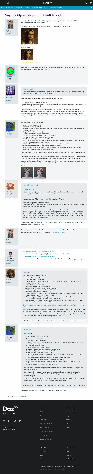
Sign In (7, 396)
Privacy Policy (67, 466)
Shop (67, 451)
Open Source (44, 435)
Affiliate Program (44, 427)
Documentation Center (46, 431)
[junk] (11, 24)
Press (67, 423)
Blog (67, 416)
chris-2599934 (10, 260)
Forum (42, 459)
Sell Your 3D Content (46, 423)
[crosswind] (11, 186)
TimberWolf (9, 77)
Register (14, 396)
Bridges (68, 431)
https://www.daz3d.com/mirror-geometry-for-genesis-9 (38, 251)
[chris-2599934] (11, 255)
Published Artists (71, 459)
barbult (8, 132)
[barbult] (11, 126)
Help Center (43, 420)
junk (7, 30)
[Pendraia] (11, 274)
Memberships (70, 412)
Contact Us (43, 412)
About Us (68, 420)
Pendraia (8, 279)
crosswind (9, 192)
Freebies (68, 455)
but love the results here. (57, 232)
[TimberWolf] (11, 71)
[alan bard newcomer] (11, 90)
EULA (73, 466)
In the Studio (43, 451)
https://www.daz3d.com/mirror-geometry (34, 254)
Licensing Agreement (46, 466)
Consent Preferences (46, 439)
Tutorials (42, 416)
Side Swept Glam (47, 21)
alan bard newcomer (9, 96)
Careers (68, 427)
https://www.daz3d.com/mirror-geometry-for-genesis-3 (38, 256)
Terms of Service (57, 466)
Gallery (42, 455)
